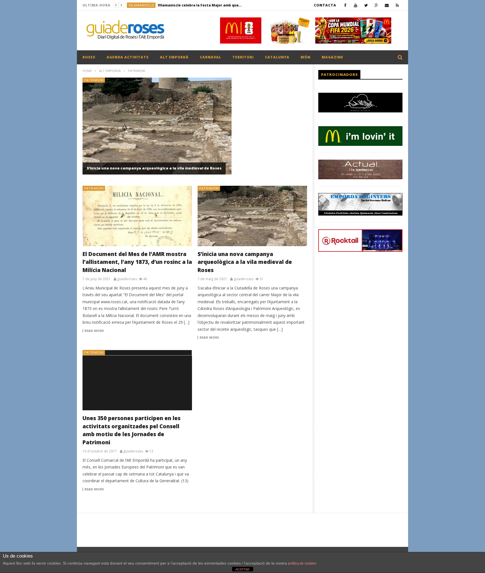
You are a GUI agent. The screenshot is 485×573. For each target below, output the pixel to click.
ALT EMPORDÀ (174, 57)
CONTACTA (325, 5)
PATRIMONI (94, 80)
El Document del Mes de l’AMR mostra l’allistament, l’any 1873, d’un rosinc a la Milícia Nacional (137, 262)
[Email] (387, 5)
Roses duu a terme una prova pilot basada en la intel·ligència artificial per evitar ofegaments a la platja (195, 5)
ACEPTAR (242, 569)
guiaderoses (127, 279)
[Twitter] (366, 5)
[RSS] (397, 5)
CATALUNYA (277, 57)
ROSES (89, 57)
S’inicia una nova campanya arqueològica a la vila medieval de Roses (154, 168)
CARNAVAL (210, 57)
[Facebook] (345, 5)
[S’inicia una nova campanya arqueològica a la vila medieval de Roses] (252, 216)
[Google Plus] (376, 5)
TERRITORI (243, 57)
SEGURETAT (139, 5)
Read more (94, 330)
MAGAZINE (332, 57)
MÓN (305, 57)
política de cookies (302, 563)
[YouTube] (356, 5)
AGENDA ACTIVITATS (128, 57)
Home (87, 71)
